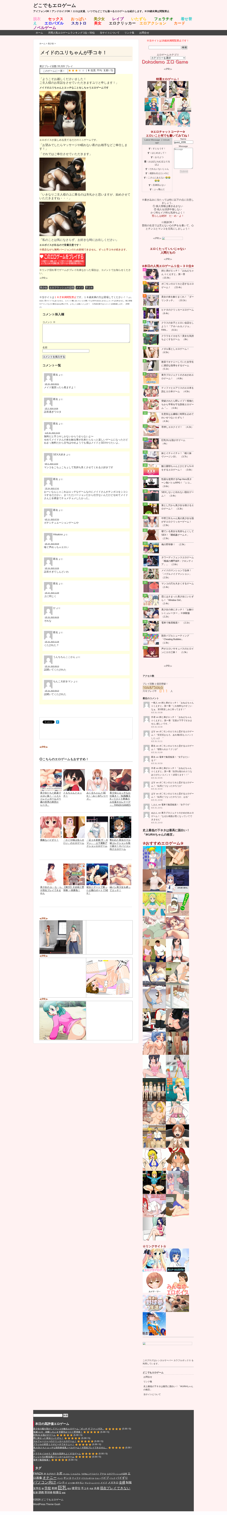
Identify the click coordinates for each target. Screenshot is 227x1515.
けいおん (66, 1474)
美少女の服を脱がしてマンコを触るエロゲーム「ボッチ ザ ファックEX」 (68, 1428)
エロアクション (152, 23)
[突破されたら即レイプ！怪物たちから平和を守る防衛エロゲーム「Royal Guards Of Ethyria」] (151, 404)
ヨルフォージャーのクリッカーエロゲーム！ (54, 1441)
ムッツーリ (95, 1483)
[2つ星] (73, 70)
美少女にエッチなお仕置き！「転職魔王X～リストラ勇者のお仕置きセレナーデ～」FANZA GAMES (120, 798)
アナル (103, 1473)
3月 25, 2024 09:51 (52, 384)
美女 (97, 23)
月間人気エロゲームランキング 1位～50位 (71, 32)
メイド (79, 287)
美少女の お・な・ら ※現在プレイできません (52, 890)
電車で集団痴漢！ (170, 622)
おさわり (51, 1473)
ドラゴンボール (87, 1478)
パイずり (122, 1477)
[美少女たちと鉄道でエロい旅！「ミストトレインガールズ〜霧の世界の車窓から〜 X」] (51, 770)
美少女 (43, 287)
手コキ (89, 287)
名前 (44, 347)
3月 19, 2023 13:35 (52, 568)
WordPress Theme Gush (46, 1504)
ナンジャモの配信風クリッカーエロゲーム (53, 1456)
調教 (41, 1492)
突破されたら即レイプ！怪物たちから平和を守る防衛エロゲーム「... (177, 404)
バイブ (105, 1477)
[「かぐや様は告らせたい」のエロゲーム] (74, 818)
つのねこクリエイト (90, 1474)
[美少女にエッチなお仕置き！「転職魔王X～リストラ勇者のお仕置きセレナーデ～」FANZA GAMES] (120, 770)
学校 (47, 1488)
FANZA (38, 1473)
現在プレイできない (115, 1488)
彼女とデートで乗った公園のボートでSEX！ (97, 890)
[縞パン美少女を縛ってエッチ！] (120, 865)
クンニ (60, 1478)
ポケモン (79, 1482)
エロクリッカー (122, 23)
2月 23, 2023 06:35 (52, 617)
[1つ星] (69, 70)
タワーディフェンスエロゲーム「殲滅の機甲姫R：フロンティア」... (177, 561)
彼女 (69, 1488)
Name (183, 139)
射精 (54, 1488)
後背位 (76, 1488)
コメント (48, 322)
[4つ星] (79, 70)
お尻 (59, 1473)
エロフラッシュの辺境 (61, 287)
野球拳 (49, 1492)
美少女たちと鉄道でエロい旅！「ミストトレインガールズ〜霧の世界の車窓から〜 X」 (50, 798)
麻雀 (63, 1493)
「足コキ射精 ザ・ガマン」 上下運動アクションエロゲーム (97, 843)
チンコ (67, 1477)
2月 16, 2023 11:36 (52, 642)
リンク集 (129, 32)
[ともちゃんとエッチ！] (74, 770)
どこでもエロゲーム (54, 5)
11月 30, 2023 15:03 (52, 433)
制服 (129, 1482)
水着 (96, 1488)
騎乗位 (57, 1492)
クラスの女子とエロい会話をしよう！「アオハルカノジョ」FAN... (177, 326)
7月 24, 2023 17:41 (52, 488)
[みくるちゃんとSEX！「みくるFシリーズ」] (97, 770)
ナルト (97, 1478)
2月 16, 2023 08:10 (52, 666)
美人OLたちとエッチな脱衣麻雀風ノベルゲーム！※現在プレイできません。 (70, 1447)
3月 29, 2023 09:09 (52, 544)
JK (45, 1474)
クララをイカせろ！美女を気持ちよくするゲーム (57, 1453)
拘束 (91, 1488)
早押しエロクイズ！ (171, 427)
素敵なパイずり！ (49, 840)
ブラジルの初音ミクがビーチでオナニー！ (53, 1444)
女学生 (37, 1488)
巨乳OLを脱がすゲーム (173, 440)
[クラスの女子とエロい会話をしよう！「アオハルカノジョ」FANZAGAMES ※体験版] (151, 326)
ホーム (39, 32)
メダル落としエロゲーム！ (175, 349)
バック (112, 1478)
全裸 (122, 1482)
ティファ (76, 1478)
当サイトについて (110, 32)
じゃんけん (75, 1474)
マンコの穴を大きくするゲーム (177, 583)
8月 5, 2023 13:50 (51, 464)
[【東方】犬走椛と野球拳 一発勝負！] (74, 865)
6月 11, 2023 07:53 (52, 519)
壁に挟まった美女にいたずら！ (48, 1438)
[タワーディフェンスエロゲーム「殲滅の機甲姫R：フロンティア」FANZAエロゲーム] (151, 561)
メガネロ (113, 1482)
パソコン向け (44, 1482)
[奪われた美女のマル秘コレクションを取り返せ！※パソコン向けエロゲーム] (120, 818)
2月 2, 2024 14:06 (51, 408)
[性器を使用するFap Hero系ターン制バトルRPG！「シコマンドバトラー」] (151, 482)
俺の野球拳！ (168, 544)
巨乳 (62, 1487)
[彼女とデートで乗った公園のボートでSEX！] (97, 865)
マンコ (88, 1483)
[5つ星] (83, 70)
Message (183, 146)
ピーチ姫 (71, 1483)
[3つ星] (76, 70)
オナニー (50, 1478)
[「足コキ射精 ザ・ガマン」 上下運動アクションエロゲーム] (97, 818)
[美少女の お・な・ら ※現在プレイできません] (51, 865)
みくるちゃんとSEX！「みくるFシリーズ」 (97, 795)
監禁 (35, 1492)
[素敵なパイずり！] (51, 818)
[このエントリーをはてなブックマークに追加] (57, 722)
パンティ (62, 1482)
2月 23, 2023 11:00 (52, 593)
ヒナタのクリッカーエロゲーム (177, 309)
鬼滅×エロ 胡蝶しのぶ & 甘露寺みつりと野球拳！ (57, 1432)
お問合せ (144, 32)
